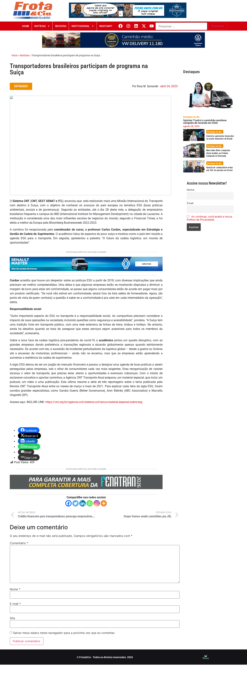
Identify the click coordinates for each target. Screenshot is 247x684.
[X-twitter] (144, 26)
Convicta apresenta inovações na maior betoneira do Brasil (220, 137)
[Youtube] (152, 26)
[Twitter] (75, 503)
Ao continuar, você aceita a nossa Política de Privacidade (209, 218)
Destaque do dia (191, 116)
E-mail (15, 603)
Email (190, 203)
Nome (15, 589)
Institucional (80, 26)
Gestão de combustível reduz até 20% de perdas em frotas (219, 169)
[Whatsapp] (89, 503)
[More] (104, 503)
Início (15, 55)
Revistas (60, 26)
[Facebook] (120, 26)
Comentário (19, 543)
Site (12, 618)
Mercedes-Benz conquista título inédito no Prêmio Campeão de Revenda (218, 153)
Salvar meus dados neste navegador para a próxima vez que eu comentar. (64, 632)
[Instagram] (128, 26)
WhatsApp (105, 26)
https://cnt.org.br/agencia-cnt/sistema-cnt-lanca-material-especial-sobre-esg (93, 402)
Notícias (39, 26)
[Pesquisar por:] (181, 26)
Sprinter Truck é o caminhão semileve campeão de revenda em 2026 (205, 121)
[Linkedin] (136, 26)
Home (25, 26)
